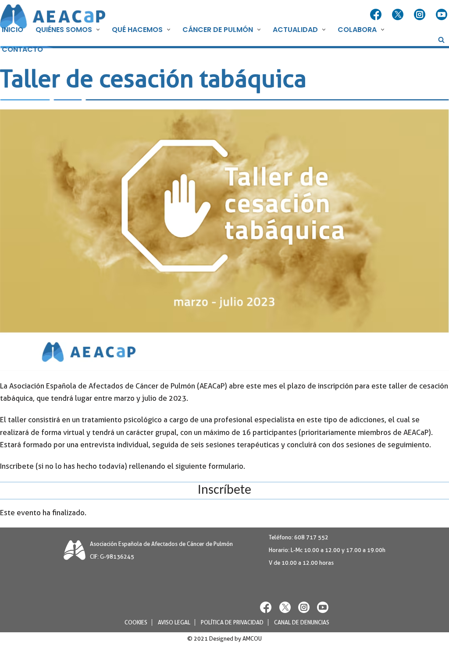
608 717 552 (311, 537)
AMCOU (252, 638)
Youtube (442, 15)
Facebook (376, 15)
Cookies (136, 622)
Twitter (398, 15)
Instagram (420, 15)
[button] (97, 29)
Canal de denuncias (301, 622)
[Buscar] (441, 39)
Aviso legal (174, 622)
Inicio (12, 30)
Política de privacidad (232, 622)
